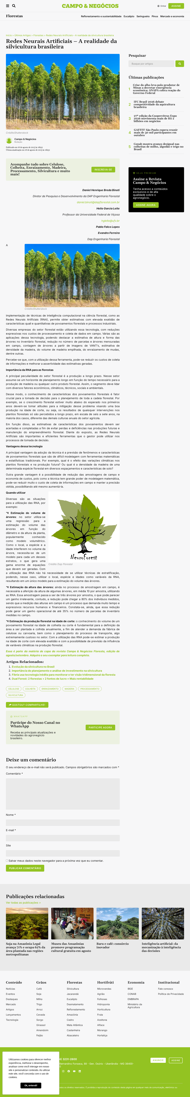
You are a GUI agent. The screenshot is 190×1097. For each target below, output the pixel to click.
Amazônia (72, 1014)
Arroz (39, 1009)
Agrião (101, 993)
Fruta (100, 1014)
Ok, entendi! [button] (30, 1085)
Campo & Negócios (25, 139)
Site (8, 845)
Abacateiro (73, 1035)
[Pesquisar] (179, 63)
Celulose (13, 688)
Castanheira (73, 1030)
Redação (18, 142)
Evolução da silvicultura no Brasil (33, 666)
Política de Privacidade (171, 993)
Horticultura (103, 1009)
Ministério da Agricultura (135, 1006)
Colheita (30, 688)
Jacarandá (73, 993)
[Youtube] (74, 1071)
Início (9, 35)
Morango (102, 1030)
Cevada (40, 1014)
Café (39, 988)
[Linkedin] (79, 1071)
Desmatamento (75, 1004)
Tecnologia (12, 1019)
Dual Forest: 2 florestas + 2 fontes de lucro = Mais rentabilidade (53, 678)
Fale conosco (165, 988)
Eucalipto (129, 16)
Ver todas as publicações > (23, 902)
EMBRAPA (133, 999)
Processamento (89, 688)
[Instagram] (63, 1071)
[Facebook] (68, 1071)
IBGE (130, 988)
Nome (11, 815)
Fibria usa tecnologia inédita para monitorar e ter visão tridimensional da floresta (63, 674)
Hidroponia (103, 1004)
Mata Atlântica (75, 1025)
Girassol (40, 1025)
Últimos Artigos (22, 35)
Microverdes (104, 988)
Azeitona (102, 1019)
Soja (38, 993)
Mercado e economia (172, 16)
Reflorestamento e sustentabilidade (101, 16)
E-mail (11, 830)
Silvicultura (15, 695)
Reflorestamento (76, 1009)
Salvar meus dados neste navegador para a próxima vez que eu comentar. (56, 860)
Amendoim (42, 1030)
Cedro (70, 1019)
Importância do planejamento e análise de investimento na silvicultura (57, 670)
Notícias (10, 988)
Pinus (155, 16)
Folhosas (102, 999)
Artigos (10, 1009)
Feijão (39, 1035)
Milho (39, 999)
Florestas (14, 16)
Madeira (69, 688)
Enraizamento (50, 688)
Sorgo (39, 1019)
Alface (100, 1025)
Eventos (10, 993)
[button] (7, 6)
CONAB (132, 993)
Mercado (11, 1004)
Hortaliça (102, 1035)
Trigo (39, 1004)
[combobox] (151, 63)
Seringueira (143, 16)
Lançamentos (13, 1014)
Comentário (14, 773)
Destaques (12, 999)
